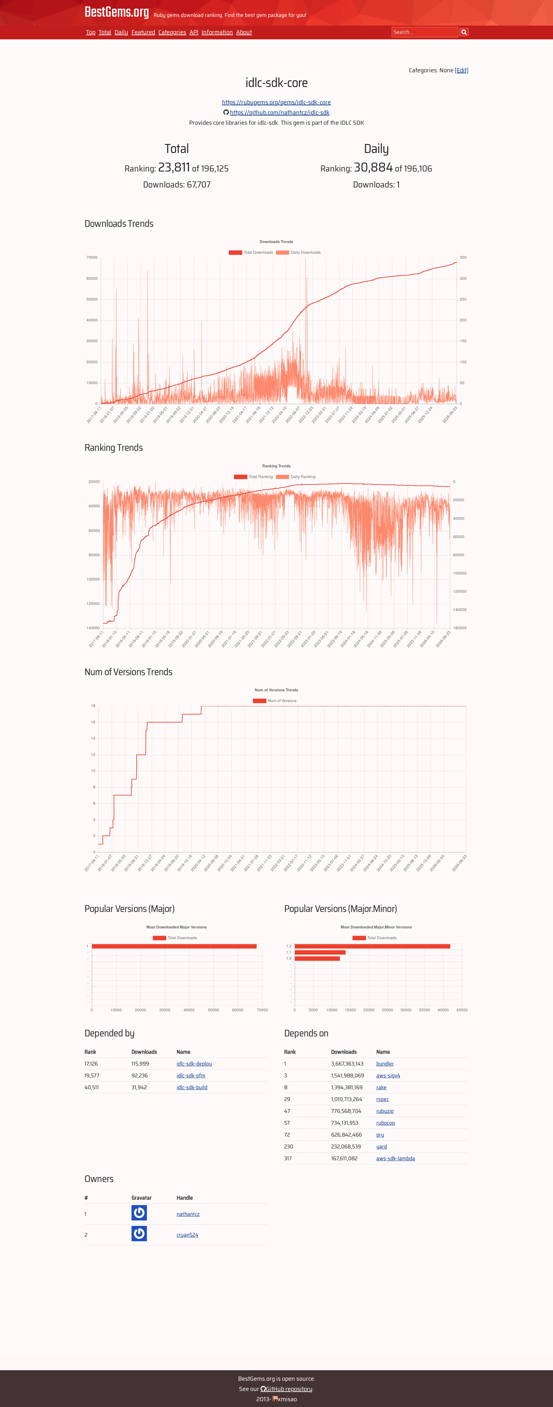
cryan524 (187, 1234)
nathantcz (188, 1214)
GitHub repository (289, 1389)
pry (380, 1134)
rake (381, 1087)
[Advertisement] (276, 1311)
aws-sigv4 (388, 1075)
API (193, 32)
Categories (172, 32)
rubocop (385, 1122)
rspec (382, 1099)
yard (381, 1146)
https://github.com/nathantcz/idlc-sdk (280, 112)
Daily (121, 32)
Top (90, 32)
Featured (143, 32)
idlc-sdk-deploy (194, 1063)
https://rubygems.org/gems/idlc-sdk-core (276, 102)
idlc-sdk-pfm (191, 1075)
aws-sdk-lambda (395, 1158)
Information (217, 32)
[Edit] (462, 70)
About (244, 32)
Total (105, 32)
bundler (385, 1063)
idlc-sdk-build (192, 1087)
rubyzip (385, 1111)
